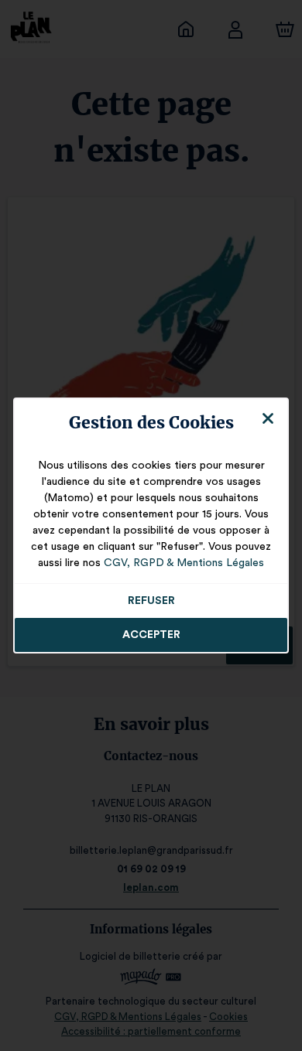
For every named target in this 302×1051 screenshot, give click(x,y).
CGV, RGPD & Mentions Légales (184, 563)
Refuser (151, 600)
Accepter (151, 635)
